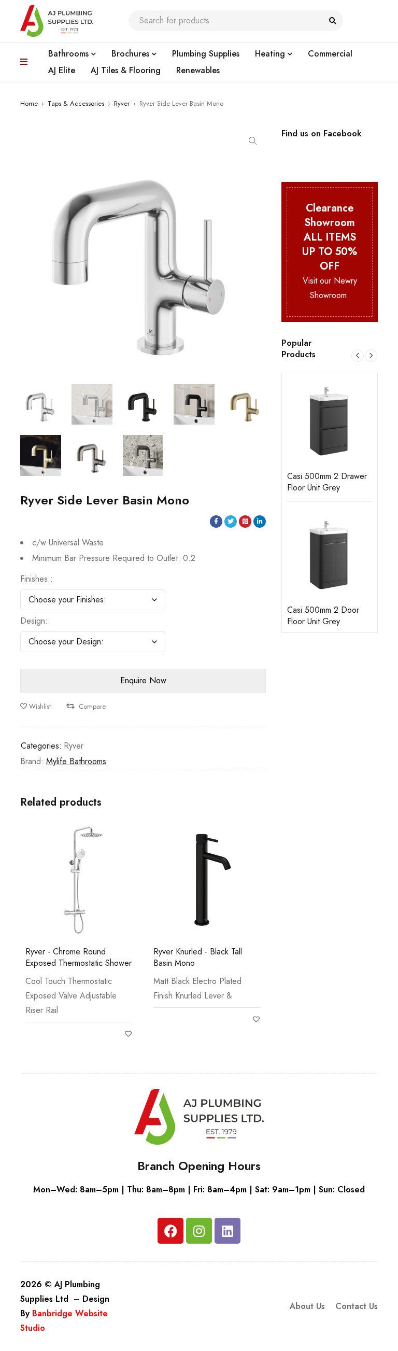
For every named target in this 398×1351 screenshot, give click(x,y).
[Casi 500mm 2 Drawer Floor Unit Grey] (295, 420)
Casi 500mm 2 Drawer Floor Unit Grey (293, 482)
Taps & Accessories (76, 103)
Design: (34, 621)
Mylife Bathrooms (76, 761)
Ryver (122, 103)
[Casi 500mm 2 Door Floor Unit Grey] (295, 554)
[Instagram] (199, 1231)
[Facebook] (170, 1231)
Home (29, 103)
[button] (253, 141)
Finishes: (35, 579)
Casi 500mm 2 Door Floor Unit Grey (289, 615)
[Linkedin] (227, 1231)
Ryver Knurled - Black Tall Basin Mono (197, 957)
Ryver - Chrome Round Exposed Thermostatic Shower (78, 957)
